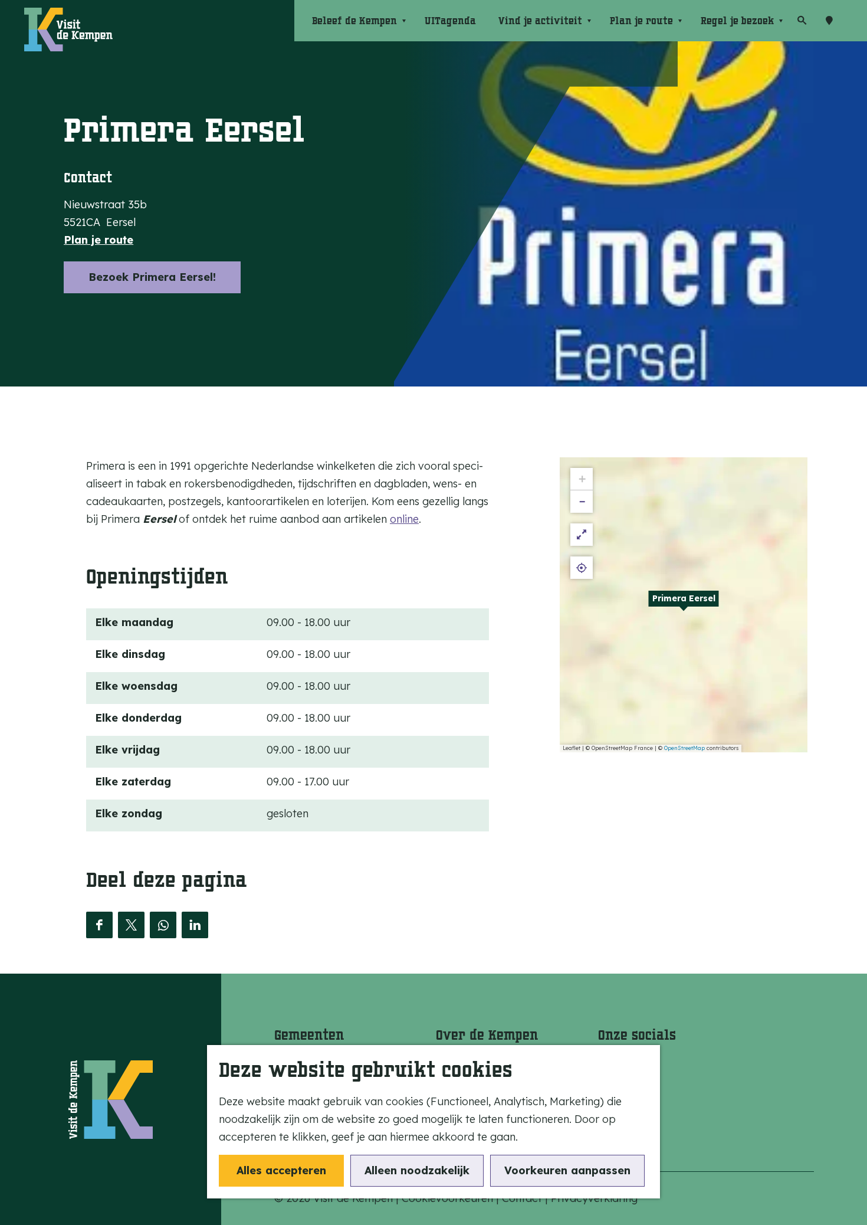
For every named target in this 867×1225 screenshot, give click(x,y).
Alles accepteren (281, 1170)
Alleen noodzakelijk (416, 1170)
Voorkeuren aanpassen (567, 1170)
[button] (683, 605)
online (404, 519)
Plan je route (98, 240)
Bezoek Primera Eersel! (152, 277)
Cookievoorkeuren (447, 1198)
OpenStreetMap (684, 748)
